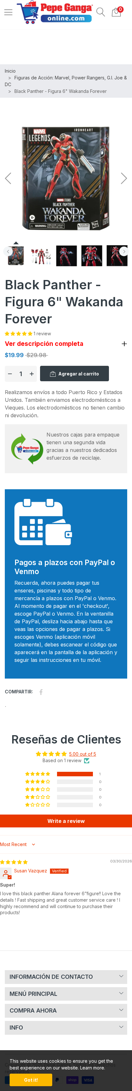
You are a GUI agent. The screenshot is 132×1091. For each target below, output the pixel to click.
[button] (100, 11)
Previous (8, 251)
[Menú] (8, 12)
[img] (14, 862)
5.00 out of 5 (82, 754)
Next (124, 251)
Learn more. (92, 1067)
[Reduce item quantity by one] (10, 374)
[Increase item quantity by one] (32, 374)
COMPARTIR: (19, 691)
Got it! (31, 1080)
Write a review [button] (66, 821)
